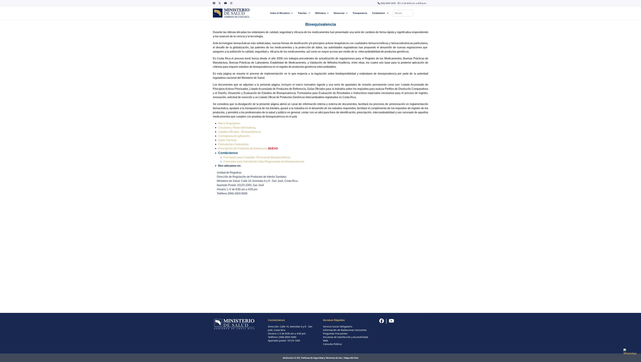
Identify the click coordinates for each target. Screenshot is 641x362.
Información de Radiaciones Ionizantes (345, 330)
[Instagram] (231, 3)
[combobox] (403, 13)
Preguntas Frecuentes (335, 333)
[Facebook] (214, 3)
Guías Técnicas (227, 140)
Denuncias (339, 13)
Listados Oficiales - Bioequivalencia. (239, 131)
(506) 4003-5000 (388, 3)
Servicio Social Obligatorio (337, 326)
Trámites (302, 13)
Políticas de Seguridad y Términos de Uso (321, 357)
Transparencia (360, 13)
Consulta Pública (332, 344)
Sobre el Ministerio (280, 13)
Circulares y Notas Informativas (236, 127)
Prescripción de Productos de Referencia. (242, 148)
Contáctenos (379, 13)
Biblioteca (320, 13)
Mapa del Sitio (351, 357)
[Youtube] (225, 3)
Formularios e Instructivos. (233, 144)
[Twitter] (220, 3)
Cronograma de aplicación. (234, 136)
